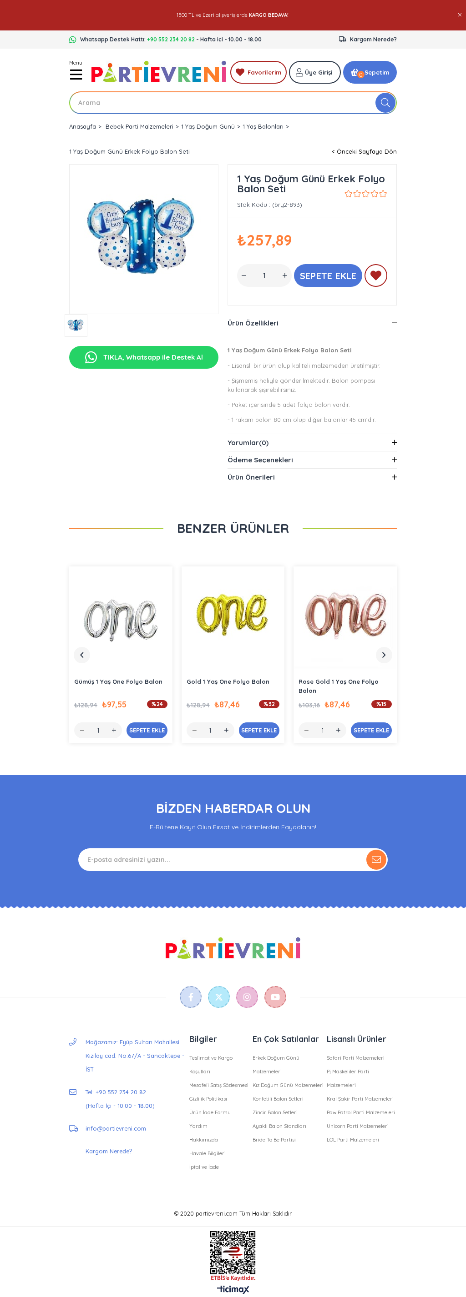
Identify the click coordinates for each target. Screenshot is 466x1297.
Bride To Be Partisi (274, 1140)
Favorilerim (264, 72)
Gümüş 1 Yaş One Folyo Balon (118, 681)
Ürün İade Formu (210, 1112)
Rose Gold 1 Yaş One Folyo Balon (339, 686)
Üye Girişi (318, 72)
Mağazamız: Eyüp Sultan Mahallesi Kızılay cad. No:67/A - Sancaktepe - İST (135, 1055)
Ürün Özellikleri (253, 323)
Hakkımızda (203, 1140)
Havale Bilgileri (207, 1153)
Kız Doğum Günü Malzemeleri (288, 1085)
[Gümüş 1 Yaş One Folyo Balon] (121, 618)
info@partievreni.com (116, 1128)
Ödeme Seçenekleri (260, 460)
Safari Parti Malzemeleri (356, 1058)
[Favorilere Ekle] (376, 277)
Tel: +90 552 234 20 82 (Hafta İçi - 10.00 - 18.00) (120, 1098)
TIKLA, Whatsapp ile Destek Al (152, 357)
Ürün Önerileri (251, 477)
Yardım (198, 1126)
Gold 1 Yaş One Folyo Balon (228, 681)
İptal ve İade (204, 1167)
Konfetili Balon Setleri (278, 1099)
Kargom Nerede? (373, 39)
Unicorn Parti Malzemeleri (358, 1126)
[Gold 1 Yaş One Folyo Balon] (233, 618)
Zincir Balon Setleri (275, 1112)
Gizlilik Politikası (208, 1099)
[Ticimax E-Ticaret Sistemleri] (233, 1290)
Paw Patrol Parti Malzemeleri (361, 1112)
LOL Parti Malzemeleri (353, 1140)
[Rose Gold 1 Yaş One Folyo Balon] (345, 618)
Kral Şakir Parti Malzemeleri (360, 1099)
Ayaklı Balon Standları (279, 1126)
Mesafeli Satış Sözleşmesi (218, 1085)
